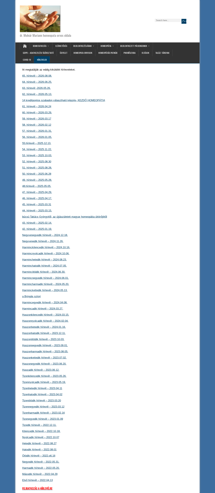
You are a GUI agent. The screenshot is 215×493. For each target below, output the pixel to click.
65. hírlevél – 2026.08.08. (37, 75)
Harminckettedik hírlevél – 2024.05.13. (45, 290)
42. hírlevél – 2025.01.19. (37, 228)
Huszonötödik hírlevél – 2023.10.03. (43, 339)
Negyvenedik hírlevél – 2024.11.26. (42, 241)
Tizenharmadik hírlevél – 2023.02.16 (43, 412)
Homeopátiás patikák (107, 52)
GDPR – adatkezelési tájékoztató (38, 52)
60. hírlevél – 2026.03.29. (37, 112)
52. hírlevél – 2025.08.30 (36, 161)
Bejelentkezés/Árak (82, 45)
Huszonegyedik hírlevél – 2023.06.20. (44, 363)
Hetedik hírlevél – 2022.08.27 (39, 443)
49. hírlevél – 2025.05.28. (37, 179)
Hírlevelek (42, 59)
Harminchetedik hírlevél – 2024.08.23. (44, 259)
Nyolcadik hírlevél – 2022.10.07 (40, 437)
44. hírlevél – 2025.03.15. (37, 210)
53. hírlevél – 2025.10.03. (37, 155)
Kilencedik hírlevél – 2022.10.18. (41, 431)
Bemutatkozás (39, 45)
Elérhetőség (61, 45)
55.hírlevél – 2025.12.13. (36, 143)
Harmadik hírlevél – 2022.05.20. (41, 467)
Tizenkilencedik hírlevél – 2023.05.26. (44, 376)
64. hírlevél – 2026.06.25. (37, 81)
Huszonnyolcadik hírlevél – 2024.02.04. (45, 320)
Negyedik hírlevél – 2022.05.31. (40, 461)
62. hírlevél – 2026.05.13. (37, 94)
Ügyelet (63, 52)
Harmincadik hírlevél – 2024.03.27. (42, 308)
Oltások (145, 52)
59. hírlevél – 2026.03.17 (36, 118)
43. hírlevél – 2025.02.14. (37, 222)
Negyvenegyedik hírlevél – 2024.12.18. (45, 235)
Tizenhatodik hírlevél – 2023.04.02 (42, 394)
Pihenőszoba (130, 52)
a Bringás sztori (31, 296)
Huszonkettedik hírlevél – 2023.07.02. (44, 357)
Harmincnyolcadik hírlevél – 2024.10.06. (45, 253)
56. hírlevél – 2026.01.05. (37, 137)
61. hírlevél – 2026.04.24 (36, 106)
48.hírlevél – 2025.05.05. (36, 186)
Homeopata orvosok (83, 52)
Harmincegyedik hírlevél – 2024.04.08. (44, 302)
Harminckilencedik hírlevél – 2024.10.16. (46, 247)
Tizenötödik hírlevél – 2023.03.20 (41, 400)
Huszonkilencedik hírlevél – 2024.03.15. (45, 314)
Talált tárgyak (162, 52)
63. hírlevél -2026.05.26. (36, 88)
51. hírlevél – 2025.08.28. (37, 167)
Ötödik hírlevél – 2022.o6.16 (38, 455)
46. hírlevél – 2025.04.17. (37, 198)
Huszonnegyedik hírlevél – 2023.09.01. (45, 345)
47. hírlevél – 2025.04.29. (37, 192)
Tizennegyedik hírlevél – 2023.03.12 (43, 406)
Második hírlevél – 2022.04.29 (39, 474)
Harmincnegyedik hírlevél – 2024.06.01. (45, 278)
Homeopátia (106, 45)
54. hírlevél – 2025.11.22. (37, 149)
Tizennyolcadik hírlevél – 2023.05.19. (44, 382)
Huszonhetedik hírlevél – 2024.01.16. (44, 327)
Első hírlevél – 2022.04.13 (37, 480)
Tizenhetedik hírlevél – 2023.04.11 (42, 388)
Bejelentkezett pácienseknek (133, 45)
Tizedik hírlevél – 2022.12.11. (39, 425)
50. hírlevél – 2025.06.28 (36, 173)
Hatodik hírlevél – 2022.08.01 (39, 449)
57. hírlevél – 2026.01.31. (37, 130)
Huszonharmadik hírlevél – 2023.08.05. (45, 351)
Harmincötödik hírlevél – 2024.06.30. (43, 271)
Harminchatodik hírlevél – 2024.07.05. (44, 265)
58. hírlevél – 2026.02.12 (36, 124)
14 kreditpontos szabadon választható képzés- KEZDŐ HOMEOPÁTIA (63, 100)
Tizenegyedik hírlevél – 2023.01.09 (42, 418)
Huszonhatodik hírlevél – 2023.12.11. (44, 333)
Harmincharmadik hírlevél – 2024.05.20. (45, 284)
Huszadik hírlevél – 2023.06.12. (40, 369)
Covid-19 (27, 59)
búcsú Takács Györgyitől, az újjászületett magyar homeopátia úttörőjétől (64, 216)
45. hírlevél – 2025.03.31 (36, 204)
